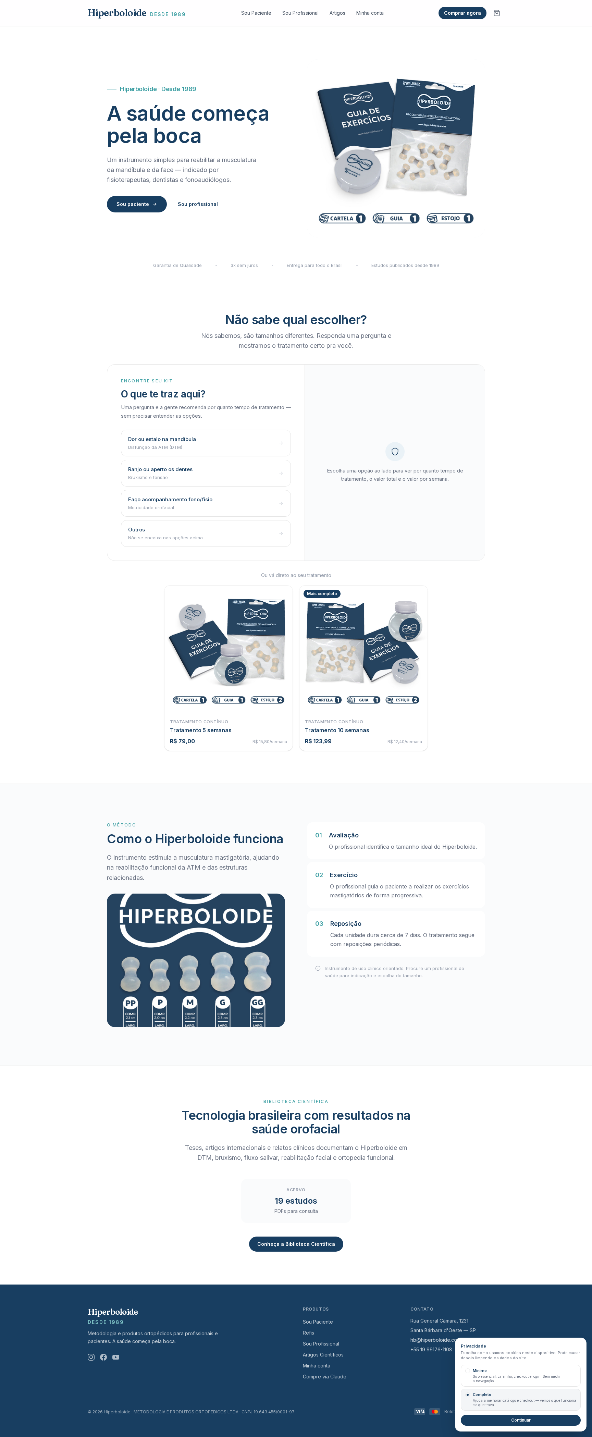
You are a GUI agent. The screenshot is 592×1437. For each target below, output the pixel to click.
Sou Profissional (300, 13)
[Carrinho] (496, 13)
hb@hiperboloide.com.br (438, 1340)
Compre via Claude (324, 1376)
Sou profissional (198, 204)
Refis (308, 1333)
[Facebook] (103, 1357)
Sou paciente (132, 204)
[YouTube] (115, 1357)
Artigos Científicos (323, 1355)
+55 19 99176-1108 (431, 1349)
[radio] (521, 1376)
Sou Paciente (256, 13)
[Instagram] (91, 1357)
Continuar (521, 1420)
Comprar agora (462, 13)
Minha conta (370, 13)
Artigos (337, 13)
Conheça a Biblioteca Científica (296, 1244)
